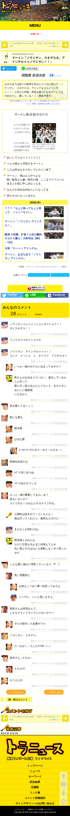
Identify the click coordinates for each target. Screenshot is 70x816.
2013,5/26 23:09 (60, 629)
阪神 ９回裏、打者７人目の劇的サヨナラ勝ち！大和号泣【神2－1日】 (23, 238)
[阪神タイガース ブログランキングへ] (36, 287)
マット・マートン (60, 275)
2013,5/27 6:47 (60, 445)
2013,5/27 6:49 (60, 489)
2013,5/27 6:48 (60, 478)
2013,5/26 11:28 (60, 509)
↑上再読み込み (16, 692)
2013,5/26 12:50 (60, 400)
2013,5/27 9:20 (60, 674)
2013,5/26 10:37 (60, 346)
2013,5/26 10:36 (60, 334)
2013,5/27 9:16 (60, 663)
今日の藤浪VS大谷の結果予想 (21, 44)
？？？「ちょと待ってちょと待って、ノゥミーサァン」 (23, 210)
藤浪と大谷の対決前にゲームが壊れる (49, 44)
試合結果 (35, 781)
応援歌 (35, 787)
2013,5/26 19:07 (60, 618)
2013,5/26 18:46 (60, 592)
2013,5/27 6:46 (60, 434)
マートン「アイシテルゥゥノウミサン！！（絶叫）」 (47, 266)
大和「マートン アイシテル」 (22, 248)
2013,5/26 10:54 (60, 423)
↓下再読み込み (54, 692)
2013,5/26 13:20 (60, 581)
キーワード (35, 776)
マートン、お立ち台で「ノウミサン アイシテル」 (23, 256)
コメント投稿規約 (35, 797)
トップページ (35, 765)
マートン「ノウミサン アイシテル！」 (23, 223)
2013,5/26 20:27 (60, 641)
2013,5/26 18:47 (60, 603)
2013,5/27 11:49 (60, 686)
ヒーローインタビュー (39, 275)
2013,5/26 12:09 (60, 372)
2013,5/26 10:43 (60, 411)
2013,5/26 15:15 (60, 558)
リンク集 (35, 792)
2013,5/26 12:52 (60, 535)
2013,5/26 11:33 (60, 524)
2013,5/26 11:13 (60, 467)
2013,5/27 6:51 (60, 456)
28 (55, 75)
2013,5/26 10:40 (60, 361)
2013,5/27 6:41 (60, 652)
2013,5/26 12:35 (60, 570)
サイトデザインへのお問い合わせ (35, 803)
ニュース (35, 771)
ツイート (10, 69)
